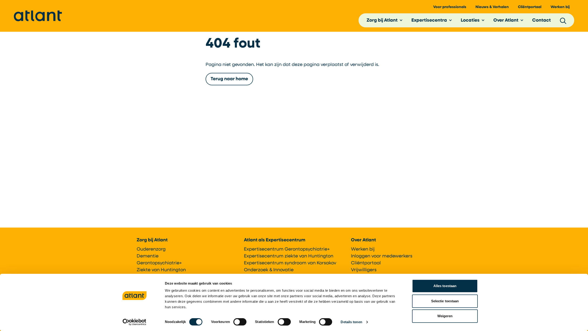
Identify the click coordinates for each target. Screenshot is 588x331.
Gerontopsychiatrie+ (159, 263)
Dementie (147, 256)
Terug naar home (229, 79)
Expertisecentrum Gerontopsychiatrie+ (287, 249)
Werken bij (560, 7)
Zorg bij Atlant (382, 20)
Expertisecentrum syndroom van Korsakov (290, 263)
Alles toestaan (444, 286)
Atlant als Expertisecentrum (274, 240)
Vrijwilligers (363, 270)
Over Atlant (505, 20)
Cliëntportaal (529, 7)
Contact (541, 20)
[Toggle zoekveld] (563, 20)
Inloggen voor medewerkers (381, 256)
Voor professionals (449, 7)
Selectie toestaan (445, 301)
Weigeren (445, 316)
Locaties (470, 20)
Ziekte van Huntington (161, 270)
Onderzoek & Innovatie (269, 270)
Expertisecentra (429, 20)
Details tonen (351, 322)
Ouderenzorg (151, 249)
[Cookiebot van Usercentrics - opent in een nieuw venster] (134, 322)
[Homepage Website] (38, 16)
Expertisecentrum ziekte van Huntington (288, 256)
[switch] (239, 321)
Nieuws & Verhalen (492, 7)
